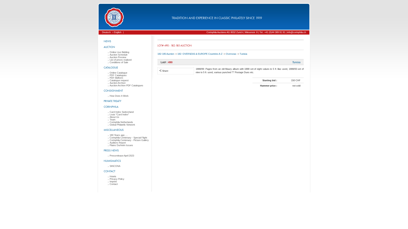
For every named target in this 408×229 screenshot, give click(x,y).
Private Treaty (112, 101)
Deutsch (106, 32)
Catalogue (111, 67)
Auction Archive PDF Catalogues (126, 85)
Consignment (113, 90)
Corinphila (111, 107)
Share (165, 71)
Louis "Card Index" (119, 114)
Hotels (113, 176)
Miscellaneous (114, 130)
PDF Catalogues (118, 75)
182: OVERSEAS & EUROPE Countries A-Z (199, 54)
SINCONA (115, 166)
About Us (114, 117)
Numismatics (112, 161)
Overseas (231, 54)
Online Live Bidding (119, 52)
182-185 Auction (165, 54)
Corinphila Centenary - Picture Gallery (129, 140)
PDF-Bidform (116, 78)
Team (112, 119)
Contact (109, 171)
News (107, 41)
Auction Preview (118, 57)
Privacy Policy (117, 179)
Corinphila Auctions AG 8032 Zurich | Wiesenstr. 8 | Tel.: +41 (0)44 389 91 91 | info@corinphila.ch (256, 32)
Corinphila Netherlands (121, 122)
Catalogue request (119, 80)
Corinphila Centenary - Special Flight (128, 137)
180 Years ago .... (119, 135)
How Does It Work (119, 96)
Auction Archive (118, 83)
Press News (111, 150)
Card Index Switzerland (122, 112)
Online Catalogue (118, 72)
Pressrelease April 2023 (122, 155)
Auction (109, 47)
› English (116, 32)
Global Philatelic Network (122, 124)
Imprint (113, 181)
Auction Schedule (119, 54)
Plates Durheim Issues (121, 145)
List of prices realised (121, 60)
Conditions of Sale (119, 62)
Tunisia (243, 54)
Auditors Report (118, 142)
